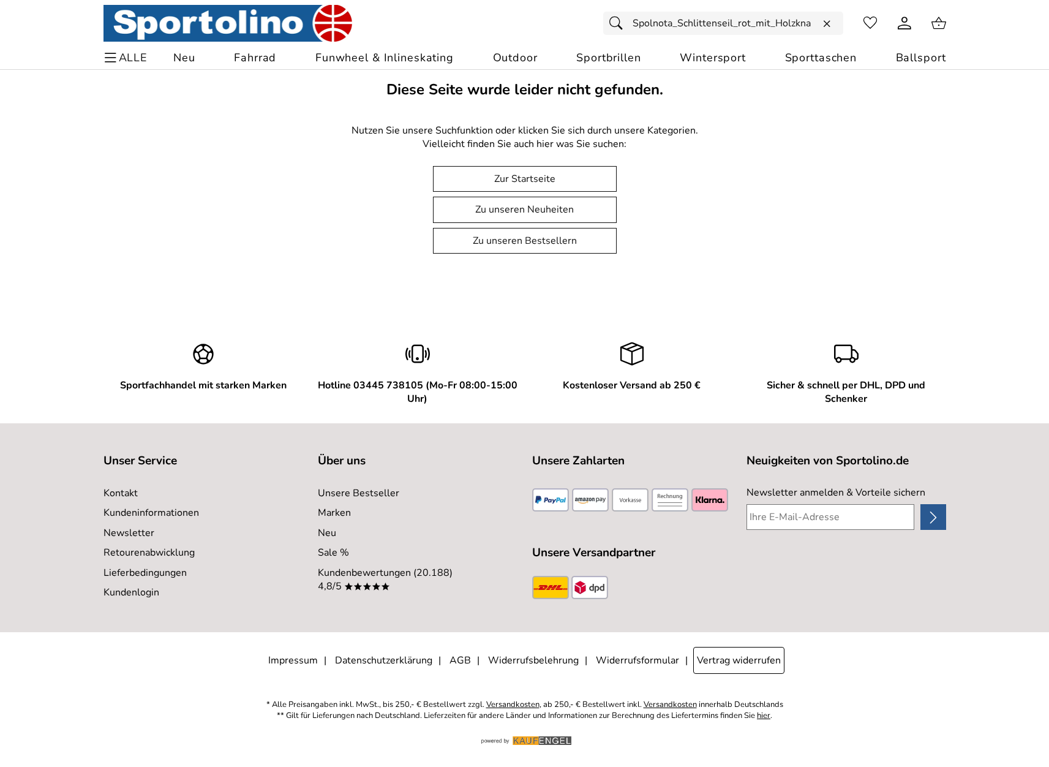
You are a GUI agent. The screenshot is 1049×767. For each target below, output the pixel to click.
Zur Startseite (524, 179)
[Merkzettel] (870, 23)
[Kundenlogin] (904, 23)
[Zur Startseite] (228, 23)
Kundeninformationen (151, 513)
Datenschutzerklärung (383, 660)
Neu (327, 533)
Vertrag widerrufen (739, 660)
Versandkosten (513, 705)
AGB (460, 660)
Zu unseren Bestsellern (525, 240)
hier (763, 716)
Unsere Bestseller (358, 493)
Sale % (333, 552)
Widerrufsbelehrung (533, 660)
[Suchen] (619, 23)
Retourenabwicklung (149, 552)
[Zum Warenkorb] (938, 23)
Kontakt (120, 493)
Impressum (293, 660)
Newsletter (128, 533)
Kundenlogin (131, 592)
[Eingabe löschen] (827, 24)
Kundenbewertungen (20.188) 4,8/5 (385, 579)
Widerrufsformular (637, 660)
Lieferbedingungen (145, 573)
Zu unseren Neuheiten (524, 209)
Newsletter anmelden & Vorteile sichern (835, 492)
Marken (334, 513)
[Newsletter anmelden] (933, 517)
